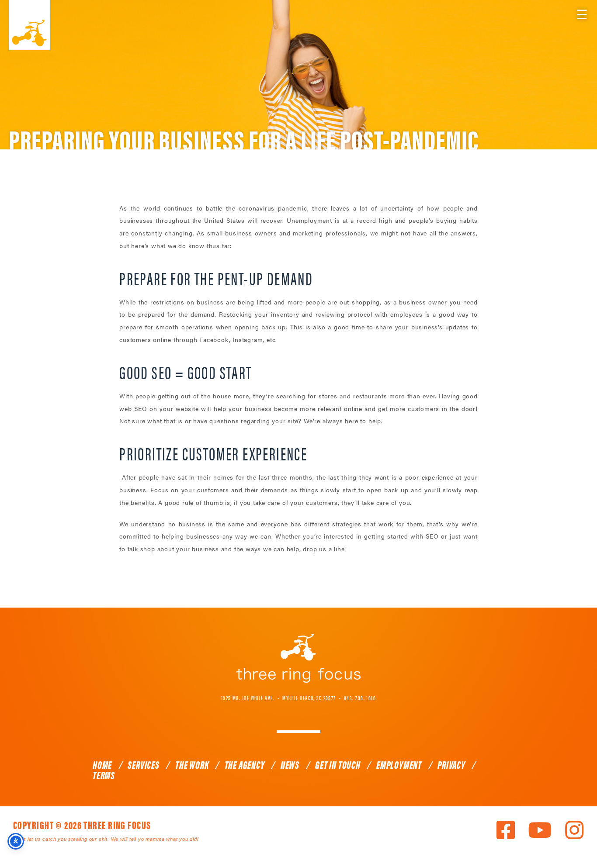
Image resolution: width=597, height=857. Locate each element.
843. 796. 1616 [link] (360, 697)
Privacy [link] (451, 764)
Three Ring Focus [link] (29, 25)
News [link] (290, 764)
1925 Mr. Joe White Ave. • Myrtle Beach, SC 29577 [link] (278, 697)
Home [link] (102, 764)
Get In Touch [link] (338, 764)
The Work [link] (191, 764)
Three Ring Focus (298, 658)
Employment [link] (399, 764)
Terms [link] (104, 774)
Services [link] (143, 764)
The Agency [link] (245, 764)
